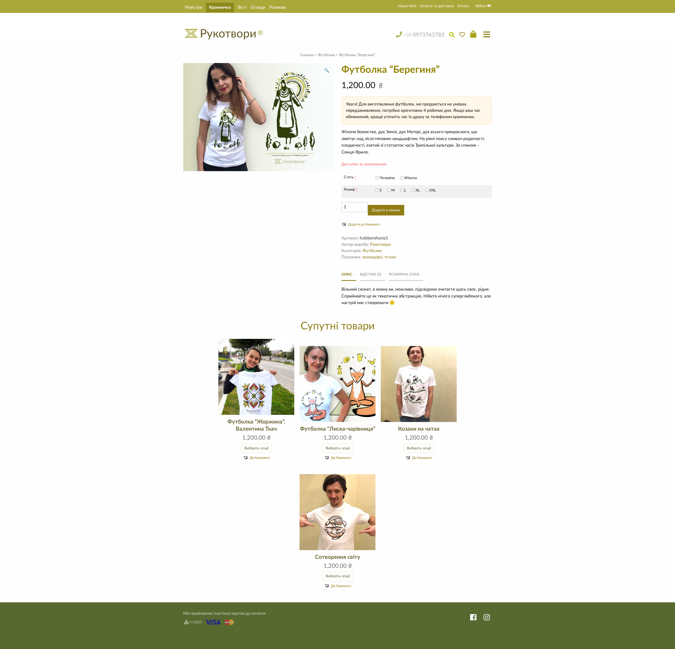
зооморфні (372, 257)
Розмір (349, 189)
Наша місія (407, 6)
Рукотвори (380, 244)
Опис (346, 274)
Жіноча (410, 178)
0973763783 (423, 35)
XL (418, 190)
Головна (307, 55)
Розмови (277, 7)
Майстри (193, 7)
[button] (326, 70)
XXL (432, 190)
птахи (390, 257)
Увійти (481, 6)
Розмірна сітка (404, 274)
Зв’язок (463, 6)
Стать (349, 177)
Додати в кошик (386, 210)
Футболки (326, 55)
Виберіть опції (256, 448)
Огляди (258, 7)
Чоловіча (387, 178)
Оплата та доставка (437, 6)
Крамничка (220, 7)
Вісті (242, 7)
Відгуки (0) (370, 274)
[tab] (348, 275)
